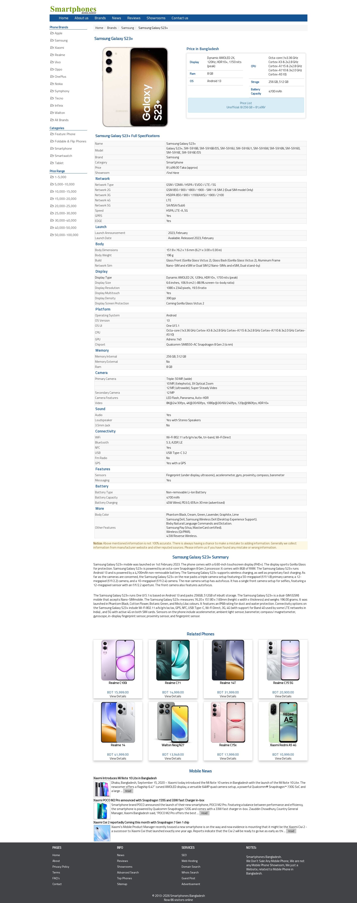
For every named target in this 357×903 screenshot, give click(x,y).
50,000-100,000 (66, 234)
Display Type (103, 277)
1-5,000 (60, 176)
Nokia (58, 83)
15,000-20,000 (65, 198)
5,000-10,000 (64, 184)
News (116, 18)
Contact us (180, 18)
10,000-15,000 (65, 191)
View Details (118, 689)
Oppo (58, 69)
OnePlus (60, 76)
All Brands (61, 119)
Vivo (57, 62)
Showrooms (156, 18)
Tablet (59, 162)
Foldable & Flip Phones (70, 141)
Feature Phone (64, 133)
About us (81, 18)
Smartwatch (63, 155)
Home (63, 18)
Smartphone (63, 148)
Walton (59, 112)
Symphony (61, 90)
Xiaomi (59, 47)
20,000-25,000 (65, 205)
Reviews (133, 18)
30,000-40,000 (65, 220)
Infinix (58, 105)
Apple (58, 33)
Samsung (61, 40)
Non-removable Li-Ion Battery (186, 492)
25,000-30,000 (65, 213)
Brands (100, 18)
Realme (59, 54)
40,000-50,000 (65, 227)
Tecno (58, 98)
